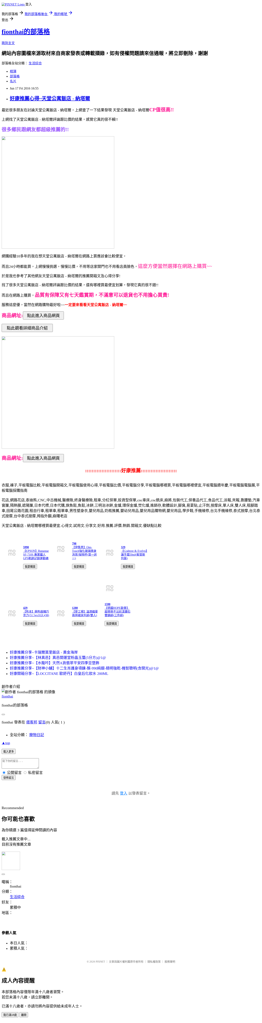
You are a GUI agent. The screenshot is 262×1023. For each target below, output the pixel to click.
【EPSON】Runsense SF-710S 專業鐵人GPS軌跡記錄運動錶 (36, 554)
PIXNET (100, 961)
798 (74, 543)
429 (25, 607)
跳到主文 (8, 43)
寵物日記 (36, 735)
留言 (42, 722)
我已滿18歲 (10, 1014)
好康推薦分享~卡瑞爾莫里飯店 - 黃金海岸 (44, 652)
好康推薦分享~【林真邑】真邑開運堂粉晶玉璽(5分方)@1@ (58, 658)
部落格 (15, 76)
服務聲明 (170, 961)
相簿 (13, 71)
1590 (107, 604)
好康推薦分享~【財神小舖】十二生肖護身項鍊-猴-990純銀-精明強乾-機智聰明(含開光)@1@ (84, 668)
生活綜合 (35, 63)
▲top (6, 743)
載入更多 (8, 751)
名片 (13, 81)
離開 (23, 1014)
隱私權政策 (154, 961)
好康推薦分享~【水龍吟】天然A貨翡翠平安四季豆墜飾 (54, 663)
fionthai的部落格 (26, 31)
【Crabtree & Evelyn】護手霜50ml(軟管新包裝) (134, 554)
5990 (26, 547)
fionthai (7, 696)
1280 (75, 607)
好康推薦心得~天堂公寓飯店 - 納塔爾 (50, 98)
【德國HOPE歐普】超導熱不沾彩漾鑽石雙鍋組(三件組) (117, 611)
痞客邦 (31, 722)
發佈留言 (8, 777)
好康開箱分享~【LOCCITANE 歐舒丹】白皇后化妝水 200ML (59, 674)
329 (123, 547)
